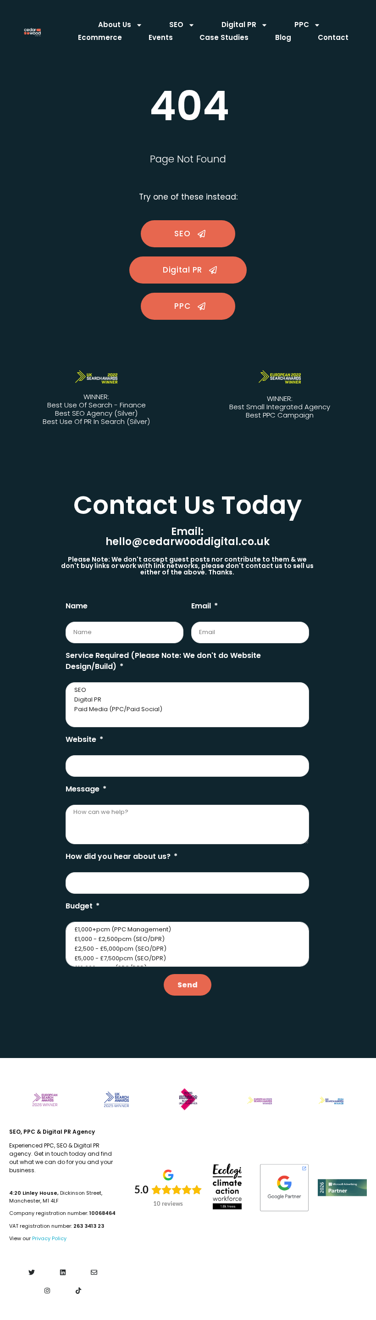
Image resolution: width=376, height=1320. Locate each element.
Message (83, 789)
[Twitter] (31, 1272)
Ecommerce (100, 37)
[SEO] (186, 690)
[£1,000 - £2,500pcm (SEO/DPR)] (186, 939)
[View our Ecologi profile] (227, 1186)
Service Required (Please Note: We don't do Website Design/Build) (163, 661)
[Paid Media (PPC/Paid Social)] (186, 709)
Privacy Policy (49, 1238)
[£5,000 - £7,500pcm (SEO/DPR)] (186, 959)
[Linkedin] (63, 1272)
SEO (176, 24)
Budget (80, 906)
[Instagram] (47, 1290)
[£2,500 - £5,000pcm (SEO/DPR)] (186, 949)
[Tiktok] (79, 1290)
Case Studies (224, 37)
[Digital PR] (186, 700)
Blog (283, 37)
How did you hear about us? (119, 856)
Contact (333, 37)
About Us (114, 24)
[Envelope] (94, 1272)
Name (77, 606)
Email (202, 606)
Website (82, 739)
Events (161, 37)
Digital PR (238, 24)
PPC (301, 24)
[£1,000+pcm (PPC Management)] (186, 930)
